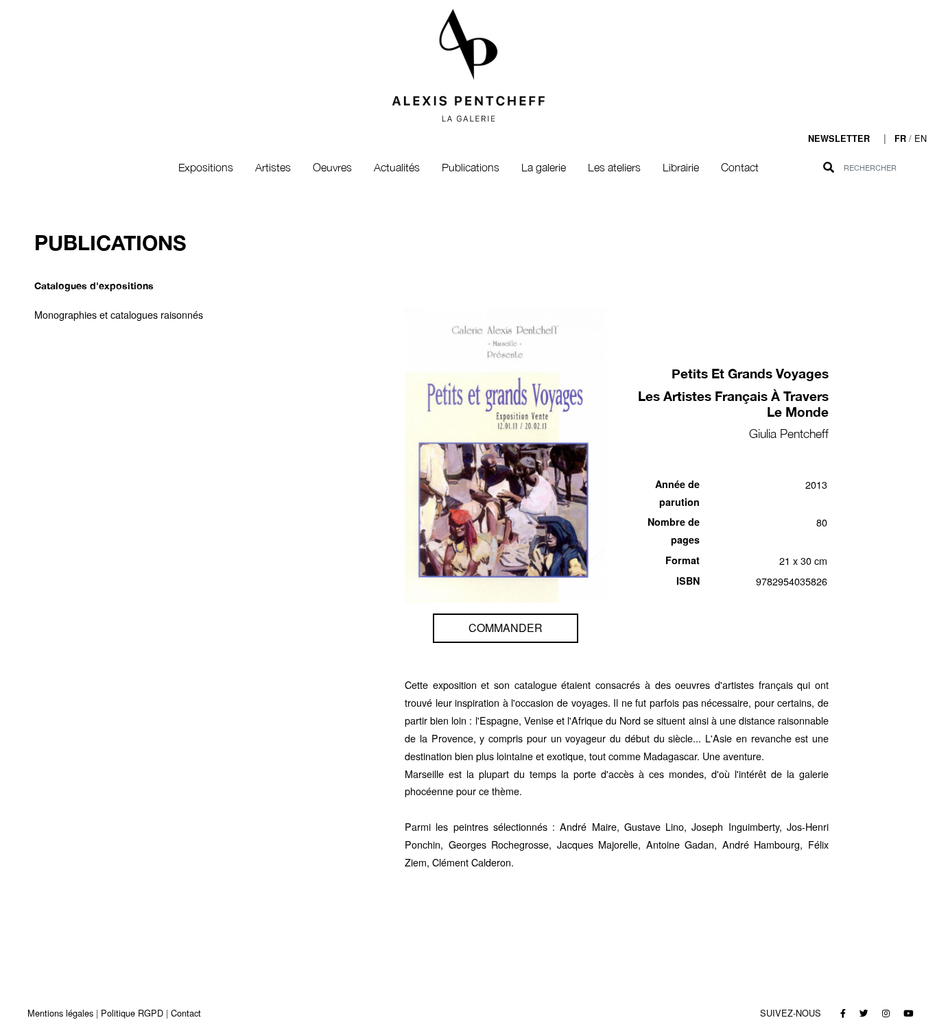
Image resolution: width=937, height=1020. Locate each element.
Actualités (397, 167)
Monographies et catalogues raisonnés (118, 314)
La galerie (543, 167)
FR (900, 138)
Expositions (205, 167)
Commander (505, 627)
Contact (740, 167)
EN (920, 138)
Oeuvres (332, 167)
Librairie (681, 167)
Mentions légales (60, 1012)
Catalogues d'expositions (94, 285)
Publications (470, 167)
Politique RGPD (132, 1012)
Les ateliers (614, 167)
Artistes (273, 167)
